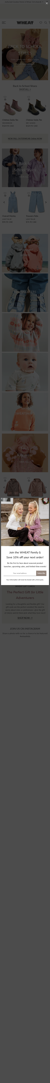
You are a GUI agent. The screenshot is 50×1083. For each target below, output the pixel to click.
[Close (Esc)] (47, 3)
